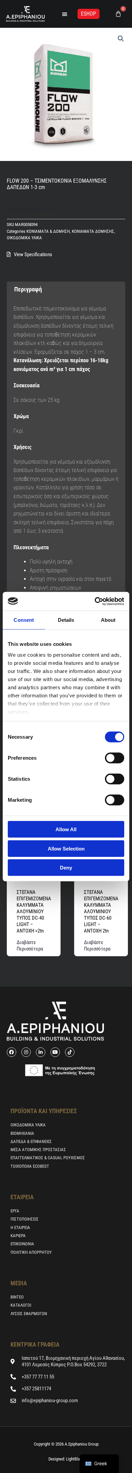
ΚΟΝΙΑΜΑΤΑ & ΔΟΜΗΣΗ (48, 231)
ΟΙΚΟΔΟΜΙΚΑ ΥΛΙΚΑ (24, 237)
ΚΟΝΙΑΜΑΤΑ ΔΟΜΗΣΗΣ (93, 231)
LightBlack (74, 1458)
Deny (66, 868)
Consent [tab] (24, 620)
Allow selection (66, 848)
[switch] (114, 758)
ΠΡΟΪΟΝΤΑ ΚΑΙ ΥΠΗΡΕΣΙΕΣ (43, 1110)
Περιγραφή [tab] (28, 289)
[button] (65, 14)
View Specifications (33, 254)
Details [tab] (66, 620)
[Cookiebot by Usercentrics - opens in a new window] (95, 601)
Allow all (66, 829)
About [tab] (108, 620)
